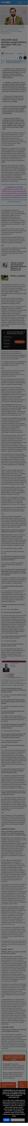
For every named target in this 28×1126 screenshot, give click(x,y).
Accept (6, 1120)
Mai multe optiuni (18, 1120)
